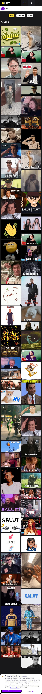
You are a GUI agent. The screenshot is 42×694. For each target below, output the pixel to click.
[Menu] (38, 3)
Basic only (31, 691)
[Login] (31, 3)
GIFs (11, 15)
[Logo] (6, 3)
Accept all (11, 691)
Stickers (21, 15)
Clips (30, 15)
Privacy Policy (15, 688)
